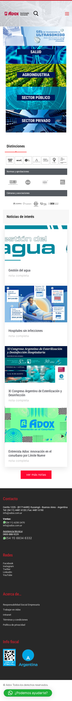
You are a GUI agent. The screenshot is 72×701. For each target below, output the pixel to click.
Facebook (8, 563)
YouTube (7, 575)
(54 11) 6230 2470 (15, 522)
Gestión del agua (19, 270)
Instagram (8, 566)
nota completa (18, 275)
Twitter (6, 569)
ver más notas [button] (36, 474)
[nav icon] (67, 13)
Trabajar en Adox (11, 609)
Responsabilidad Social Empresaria (21, 604)
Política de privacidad (14, 624)
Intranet (7, 614)
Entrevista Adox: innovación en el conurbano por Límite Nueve (30, 453)
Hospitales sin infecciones (25, 331)
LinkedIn (7, 572)
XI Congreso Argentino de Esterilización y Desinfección (35, 393)
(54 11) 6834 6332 (19, 538)
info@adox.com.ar (12, 513)
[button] (28, 693)
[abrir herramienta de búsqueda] (36, 13)
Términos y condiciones (15, 619)
